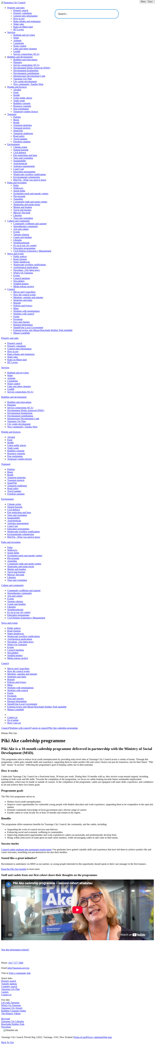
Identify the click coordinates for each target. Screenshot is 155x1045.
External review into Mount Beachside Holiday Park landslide (43, 330)
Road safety (19, 136)
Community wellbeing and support (29, 223)
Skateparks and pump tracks (26, 204)
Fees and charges (21, 322)
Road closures (20, 259)
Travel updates (20, 139)
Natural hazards (20, 150)
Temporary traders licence (25, 111)
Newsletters (19, 281)
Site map (108, 1037)
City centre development (25, 81)
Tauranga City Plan (22, 78)
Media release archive (23, 286)
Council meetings (21, 278)
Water (16, 37)
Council (11, 289)
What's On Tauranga (23, 272)
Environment (13, 144)
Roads (16, 122)
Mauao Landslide (21, 333)
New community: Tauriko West (28, 84)
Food (15, 92)
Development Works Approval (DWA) (31, 68)
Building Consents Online (13, 1010)
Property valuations (22, 13)
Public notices (20, 256)
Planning (17, 62)
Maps (16, 308)
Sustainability (19, 160)
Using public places (22, 98)
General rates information (25, 16)
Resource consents (22, 106)
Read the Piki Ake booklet (13, 869)
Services (11, 32)
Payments (18, 319)
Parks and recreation (17, 182)
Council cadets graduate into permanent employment (26, 849)
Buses (16, 119)
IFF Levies (18, 29)
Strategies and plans (22, 300)
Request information (23, 324)
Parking (17, 117)
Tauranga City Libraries (12, 1021)
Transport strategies (22, 125)
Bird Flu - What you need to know (29, 180)
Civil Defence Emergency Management (32, 251)
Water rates (18, 24)
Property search (20, 10)
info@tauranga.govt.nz (18, 968)
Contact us (12, 717)
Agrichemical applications (25, 267)
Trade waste (19, 100)
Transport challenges (23, 133)
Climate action (20, 147)
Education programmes (24, 171)
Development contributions (26, 73)
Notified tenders (21, 283)
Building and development (20, 57)
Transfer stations (9, 983)
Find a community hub (20, 973)
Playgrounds (19, 196)
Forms (16, 316)
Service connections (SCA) (26, 54)
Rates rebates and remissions (27, 21)
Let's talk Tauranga (10, 1002)
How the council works (24, 294)
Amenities (18, 199)
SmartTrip (18, 130)
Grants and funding (22, 237)
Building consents (21, 103)
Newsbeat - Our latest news (26, 270)
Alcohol (17, 89)
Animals (17, 40)
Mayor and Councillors (24, 292)
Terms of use (80, 1037)
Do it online (13, 720)
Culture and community (18, 221)
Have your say (14, 723)
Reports (17, 303)
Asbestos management (24, 166)
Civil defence (19, 152)
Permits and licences (17, 87)
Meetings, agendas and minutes (28, 297)
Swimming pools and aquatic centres (30, 193)
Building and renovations (25, 59)
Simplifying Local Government (28, 327)
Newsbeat (6, 1027)
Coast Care (18, 169)
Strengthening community (25, 226)
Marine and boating (22, 207)
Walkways (18, 188)
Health (16, 95)
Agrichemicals (20, 163)
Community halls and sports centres (30, 201)
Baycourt (5, 1018)
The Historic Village (11, 1013)
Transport (11, 114)
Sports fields (19, 191)
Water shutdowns (21, 262)
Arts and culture (21, 229)
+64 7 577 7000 (15, 962)
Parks (16, 185)
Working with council (23, 313)
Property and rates (16, 7)
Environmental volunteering (26, 177)
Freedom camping (22, 141)
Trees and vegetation (23, 158)
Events (16, 232)
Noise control (19, 46)
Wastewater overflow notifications (29, 174)
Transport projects (21, 128)
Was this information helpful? (15, 949)
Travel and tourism (22, 210)
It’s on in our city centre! (25, 245)
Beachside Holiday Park (12, 1024)
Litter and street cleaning (25, 48)
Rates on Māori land (23, 27)
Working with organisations (26, 311)
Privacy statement (94, 1037)
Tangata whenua (21, 234)
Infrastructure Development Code (29, 76)
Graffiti (16, 51)
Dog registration (21, 109)
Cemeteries (18, 43)
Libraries (17, 215)
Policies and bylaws (22, 305)
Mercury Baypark (21, 212)
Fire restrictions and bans (25, 155)
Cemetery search (9, 986)
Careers (4, 992)
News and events (15, 253)
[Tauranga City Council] (13, 2)
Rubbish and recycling (24, 35)
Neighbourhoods (21, 242)
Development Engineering (25, 70)
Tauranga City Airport (11, 1008)
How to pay (19, 18)
